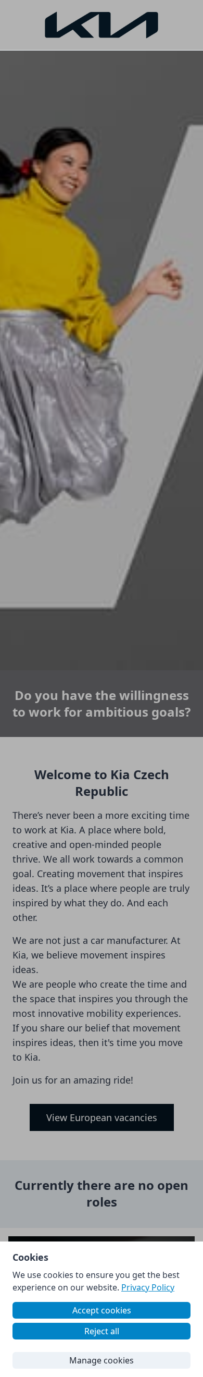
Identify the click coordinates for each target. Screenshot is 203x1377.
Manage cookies (101, 1360)
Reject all (101, 1331)
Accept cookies (101, 1310)
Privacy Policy (147, 1287)
